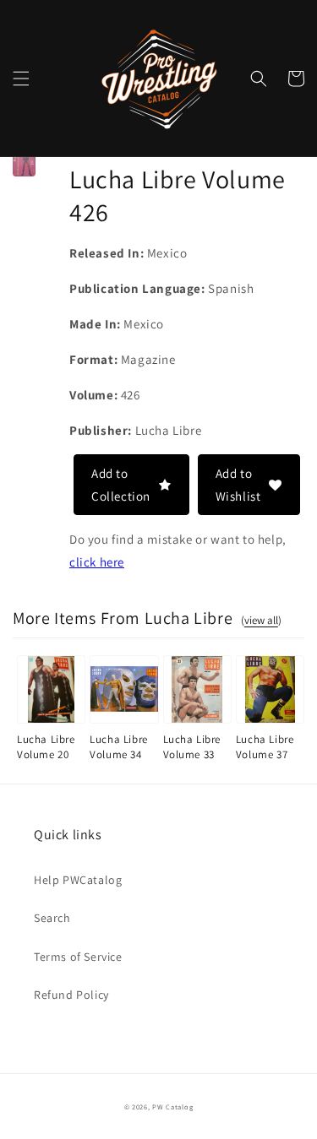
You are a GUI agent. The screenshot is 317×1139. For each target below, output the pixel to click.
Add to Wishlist (238, 484)
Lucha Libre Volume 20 (46, 747)
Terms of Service (78, 956)
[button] (21, 78)
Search (52, 917)
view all (261, 620)
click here (96, 562)
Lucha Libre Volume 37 (265, 747)
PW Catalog (172, 1106)
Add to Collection (120, 484)
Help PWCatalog (78, 879)
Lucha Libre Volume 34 (119, 747)
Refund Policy (71, 994)
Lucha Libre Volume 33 (192, 747)
